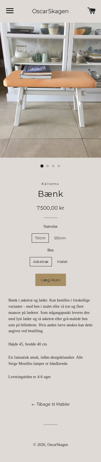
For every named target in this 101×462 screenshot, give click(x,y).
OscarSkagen (50, 11)
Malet (62, 261)
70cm (40, 238)
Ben (50, 250)
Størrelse (50, 226)
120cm (60, 238)
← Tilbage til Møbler (50, 404)
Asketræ (41, 261)
